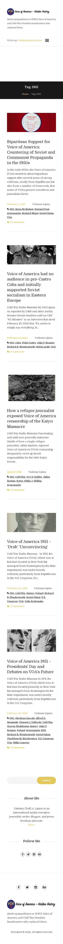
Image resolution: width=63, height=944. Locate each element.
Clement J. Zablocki (30, 722)
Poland (39, 593)
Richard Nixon (30, 213)
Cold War (20, 477)
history (30, 593)
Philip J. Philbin (32, 481)
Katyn (19, 481)
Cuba (18, 343)
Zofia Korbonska (34, 601)
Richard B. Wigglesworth (21, 347)
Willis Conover (21, 742)
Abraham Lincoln (25, 718)
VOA (9, 217)
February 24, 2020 (17, 338)
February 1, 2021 (16, 204)
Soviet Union (46, 213)
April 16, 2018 (14, 472)
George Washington (18, 726)
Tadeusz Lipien (41, 204)
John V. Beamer (45, 343)
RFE (43, 730)
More (31, 824)
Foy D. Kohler (34, 477)
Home (25, 94)
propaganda (14, 213)
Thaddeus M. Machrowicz (22, 738)
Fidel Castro (29, 343)
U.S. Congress (45, 738)
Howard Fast (41, 209)
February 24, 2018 (17, 588)
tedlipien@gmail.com (30, 40)
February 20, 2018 (17, 713)
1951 (12, 209)
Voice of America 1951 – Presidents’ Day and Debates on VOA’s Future (30, 666)
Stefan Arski (43, 347)
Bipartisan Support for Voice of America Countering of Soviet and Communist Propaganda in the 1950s (31, 152)
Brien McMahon (24, 209)
